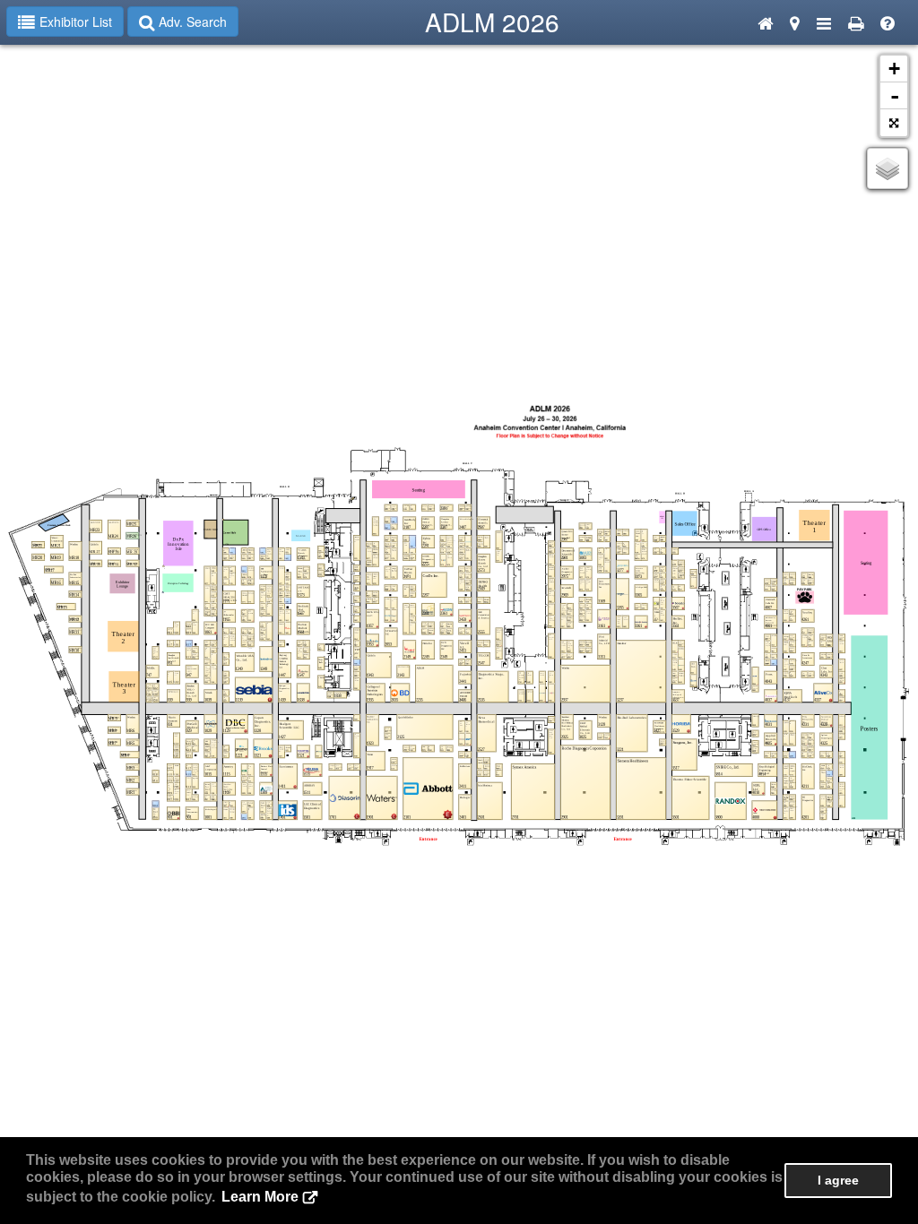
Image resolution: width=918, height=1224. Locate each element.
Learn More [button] (260, 1196)
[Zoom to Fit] (893, 122)
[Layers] (887, 168)
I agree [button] (838, 1180)
